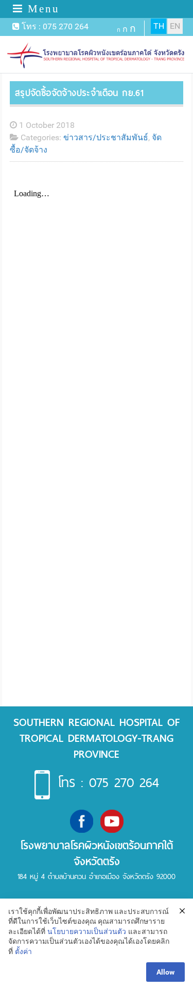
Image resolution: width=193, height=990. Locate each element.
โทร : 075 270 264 (108, 783)
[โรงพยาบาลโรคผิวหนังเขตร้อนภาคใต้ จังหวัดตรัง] (96, 56)
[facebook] (81, 820)
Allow (165, 972)
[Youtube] (112, 820)
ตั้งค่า (23, 951)
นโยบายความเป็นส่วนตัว (86, 931)
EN (175, 26)
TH (158, 26)
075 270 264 (66, 26)
